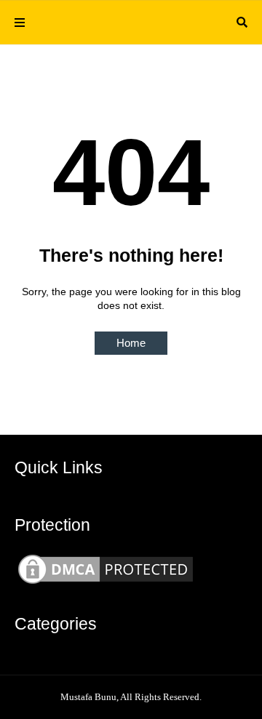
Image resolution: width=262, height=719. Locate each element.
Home (131, 343)
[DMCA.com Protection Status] (105, 584)
